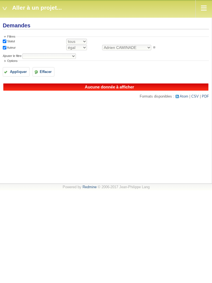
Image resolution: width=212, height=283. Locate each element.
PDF (205, 96)
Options (12, 60)
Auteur (11, 47)
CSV (195, 96)
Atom (184, 96)
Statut (10, 41)
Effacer (46, 72)
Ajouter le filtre (12, 55)
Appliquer (18, 72)
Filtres (11, 36)
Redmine (90, 187)
